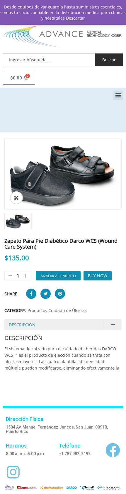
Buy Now (97, 275)
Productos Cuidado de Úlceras (57, 310)
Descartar (75, 18)
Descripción (22, 324)
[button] (118, 95)
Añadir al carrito (58, 275)
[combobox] (49, 59)
